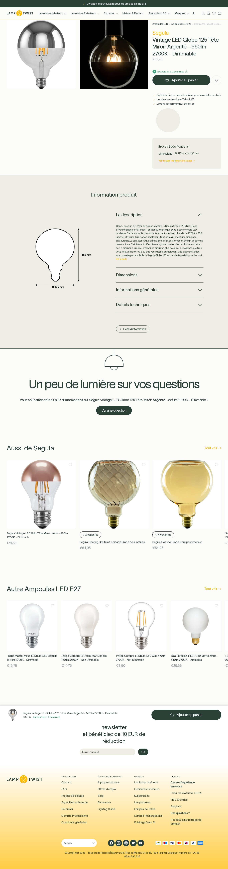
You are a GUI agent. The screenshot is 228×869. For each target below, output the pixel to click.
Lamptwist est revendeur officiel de (175, 103)
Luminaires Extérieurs (83, 13)
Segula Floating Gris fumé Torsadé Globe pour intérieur (112, 542)
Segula (160, 33)
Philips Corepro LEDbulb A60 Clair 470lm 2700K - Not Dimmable (140, 657)
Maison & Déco (131, 13)
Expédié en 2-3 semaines (46, 717)
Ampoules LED (158, 13)
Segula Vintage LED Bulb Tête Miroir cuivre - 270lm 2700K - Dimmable (37, 535)
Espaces (109, 13)
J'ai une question (114, 410)
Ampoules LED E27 (181, 24)
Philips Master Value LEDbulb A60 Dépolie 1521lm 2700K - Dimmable (32, 657)
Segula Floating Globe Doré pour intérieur (177, 542)
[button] (41, 54)
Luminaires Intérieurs (51, 13)
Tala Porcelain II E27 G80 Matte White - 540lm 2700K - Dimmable (194, 657)
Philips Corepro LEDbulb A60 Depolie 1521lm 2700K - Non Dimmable (84, 657)
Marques (180, 13)
